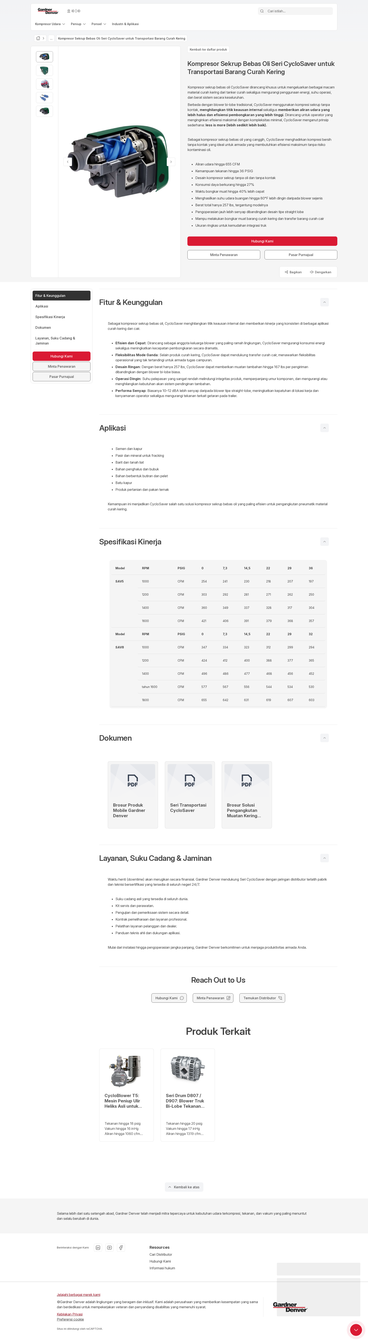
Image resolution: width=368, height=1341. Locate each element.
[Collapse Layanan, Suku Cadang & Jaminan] (324, 858)
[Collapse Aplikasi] (324, 428)
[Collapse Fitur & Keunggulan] (324, 302)
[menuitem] (50, 24)
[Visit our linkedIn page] (98, 1248)
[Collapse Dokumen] (324, 738)
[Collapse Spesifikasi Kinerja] (324, 541)
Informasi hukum (162, 1268)
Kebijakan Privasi (70, 1314)
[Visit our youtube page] (109, 1248)
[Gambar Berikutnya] (171, 162)
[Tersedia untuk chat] (356, 1330)
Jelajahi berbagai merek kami (78, 1295)
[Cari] (262, 11)
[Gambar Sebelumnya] (67, 162)
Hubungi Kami (160, 1261)
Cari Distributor (161, 1254)
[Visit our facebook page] (121, 1248)
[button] (218, 302)
